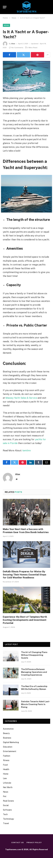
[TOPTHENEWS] (26, 7)
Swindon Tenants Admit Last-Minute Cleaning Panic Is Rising (35, 704)
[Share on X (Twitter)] (23, 54)
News (6, 25)
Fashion (6, 756)
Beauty (6, 733)
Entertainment (9, 751)
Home (5, 774)
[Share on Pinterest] (37, 54)
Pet (4, 796)
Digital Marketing (11, 742)
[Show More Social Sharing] (47, 54)
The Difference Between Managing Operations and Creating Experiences (34, 672)
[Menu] (5, 7)
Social (6, 805)
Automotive (8, 729)
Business (7, 738)
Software (7, 810)
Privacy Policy (34, 843)
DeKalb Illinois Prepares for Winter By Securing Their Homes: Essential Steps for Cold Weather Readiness (24, 574)
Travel (6, 823)
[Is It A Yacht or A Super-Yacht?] (26, 76)
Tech (5, 814)
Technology (8, 819)
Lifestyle (7, 783)
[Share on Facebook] (9, 54)
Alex (13, 44)
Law (5, 778)
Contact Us (17, 843)
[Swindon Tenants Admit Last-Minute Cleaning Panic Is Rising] (11, 705)
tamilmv (26, 450)
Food (5, 765)
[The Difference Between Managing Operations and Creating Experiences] (11, 673)
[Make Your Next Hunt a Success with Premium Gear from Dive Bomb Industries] (26, 512)
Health (6, 769)
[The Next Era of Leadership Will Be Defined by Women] (11, 690)
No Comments (17, 48)
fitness (6, 760)
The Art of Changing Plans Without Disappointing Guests (34, 655)
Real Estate (8, 801)
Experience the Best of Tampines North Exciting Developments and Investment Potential (25, 620)
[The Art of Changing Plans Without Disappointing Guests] (11, 656)
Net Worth (7, 787)
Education (7, 747)
